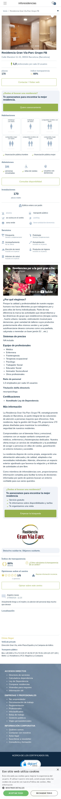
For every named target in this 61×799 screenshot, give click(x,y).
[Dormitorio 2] (31, 46)
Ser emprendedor (17, 699)
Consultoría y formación (20, 742)
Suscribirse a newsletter (20, 739)
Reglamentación (16, 705)
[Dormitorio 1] (26, 46)
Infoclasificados (16, 711)
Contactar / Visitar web (29, 82)
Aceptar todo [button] (16, 793)
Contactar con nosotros (20, 733)
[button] (30, 764)
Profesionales (15, 708)
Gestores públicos (17, 718)
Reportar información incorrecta (46, 574)
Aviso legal (14, 736)
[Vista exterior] (21, 46)
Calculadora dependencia (21, 678)
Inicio (5, 11)
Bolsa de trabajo (16, 715)
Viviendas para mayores (20, 687)
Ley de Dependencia (18, 681)
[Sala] (37, 46)
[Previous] (6, 33)
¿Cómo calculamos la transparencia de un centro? (43, 564)
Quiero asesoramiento (30, 107)
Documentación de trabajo (21, 702)
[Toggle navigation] (4, 3)
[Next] (52, 33)
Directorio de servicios (19, 675)
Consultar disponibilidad (30, 181)
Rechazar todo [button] (44, 793)
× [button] (58, 770)
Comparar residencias (19, 684)
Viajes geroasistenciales (20, 721)
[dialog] (30, 783)
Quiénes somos (16, 729)
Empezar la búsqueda (30, 513)
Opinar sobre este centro (30, 585)
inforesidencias (27, 3)
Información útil (16, 690)
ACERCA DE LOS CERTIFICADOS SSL (30, 755)
